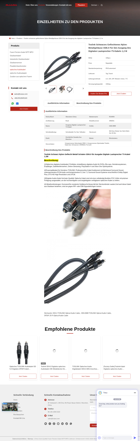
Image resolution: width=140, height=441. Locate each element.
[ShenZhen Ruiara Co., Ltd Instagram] (58, 424)
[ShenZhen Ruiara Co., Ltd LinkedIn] (62, 424)
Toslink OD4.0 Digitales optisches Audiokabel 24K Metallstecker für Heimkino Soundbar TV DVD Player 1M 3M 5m (54, 368)
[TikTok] (66, 424)
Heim (28, 5)
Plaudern (81, 5)
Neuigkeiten (17, 411)
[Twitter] (49, 424)
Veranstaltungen (52, 5)
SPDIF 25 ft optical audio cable (56, 315)
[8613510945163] (70, 424)
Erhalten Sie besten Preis (98, 93)
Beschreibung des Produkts (89, 103)
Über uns (34, 5)
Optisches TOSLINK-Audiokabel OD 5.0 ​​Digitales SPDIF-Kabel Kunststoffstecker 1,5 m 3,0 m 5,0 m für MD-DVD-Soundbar (23, 368)
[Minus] (135, 393)
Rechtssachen (18, 414)
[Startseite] (11, 5)
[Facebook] (54, 424)
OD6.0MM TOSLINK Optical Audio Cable (96, 313)
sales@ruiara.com (20, 94)
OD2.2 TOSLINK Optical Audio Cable (66, 313)
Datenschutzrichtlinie (19, 439)
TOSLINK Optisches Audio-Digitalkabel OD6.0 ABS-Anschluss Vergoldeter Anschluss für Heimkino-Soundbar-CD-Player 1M (85, 368)
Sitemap (30, 439)
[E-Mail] (17, 103)
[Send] (135, 437)
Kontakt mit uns (65, 5)
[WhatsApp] (12, 103)
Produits (41, 5)
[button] (12, 355)
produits (16, 403)
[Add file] (99, 437)
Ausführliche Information (58, 103)
